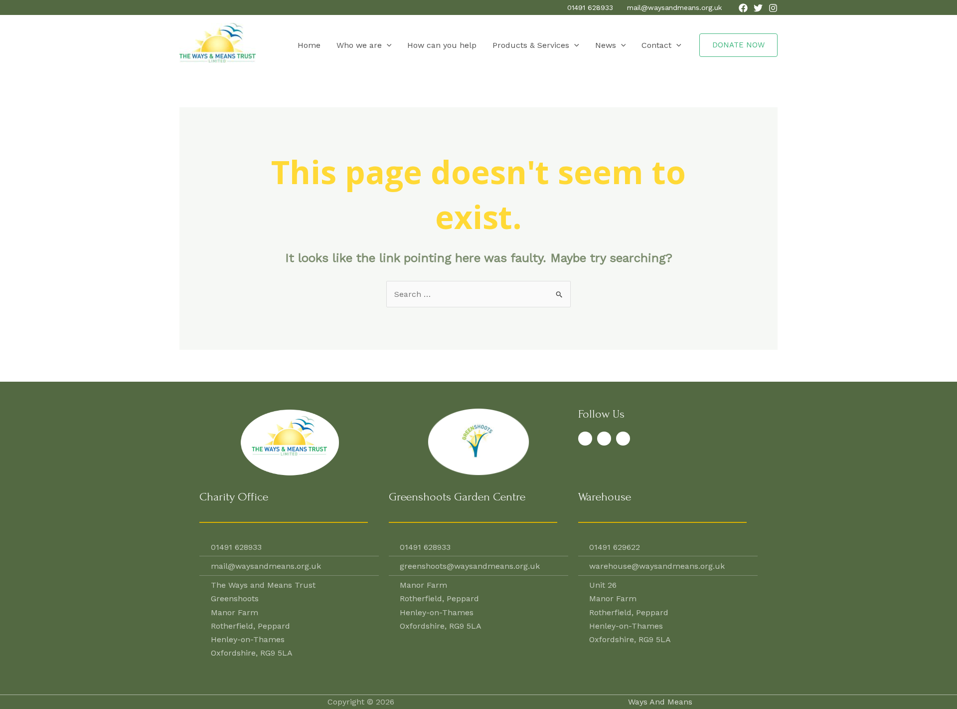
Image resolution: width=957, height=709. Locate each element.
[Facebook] (743, 7)
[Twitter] (758, 7)
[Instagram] (773, 7)
